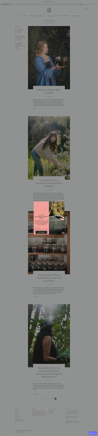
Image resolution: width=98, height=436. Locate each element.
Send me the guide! (41, 232)
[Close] (63, 203)
